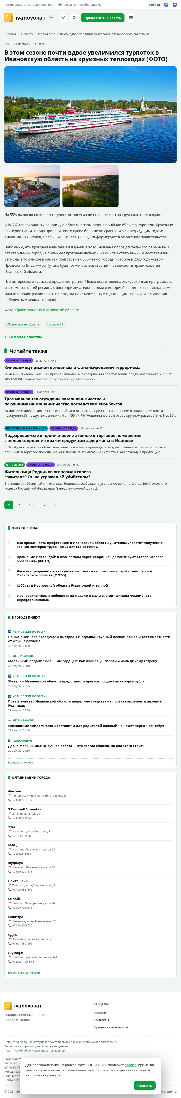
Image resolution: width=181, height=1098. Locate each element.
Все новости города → (22, 762)
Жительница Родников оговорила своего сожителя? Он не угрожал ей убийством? (47, 474)
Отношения (14, 464)
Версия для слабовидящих (82, 5)
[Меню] (131, 17)
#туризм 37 (55, 324)
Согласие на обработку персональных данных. (36, 1046)
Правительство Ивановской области (47, 309)
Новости (27, 34)
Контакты (101, 1020)
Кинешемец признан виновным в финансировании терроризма (72, 367)
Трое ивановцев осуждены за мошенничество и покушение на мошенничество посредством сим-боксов (63, 401)
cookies (130, 1065)
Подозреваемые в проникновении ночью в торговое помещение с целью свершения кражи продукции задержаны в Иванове (72, 438)
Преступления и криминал (26, 428)
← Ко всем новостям (23, 337)
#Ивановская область (23, 324)
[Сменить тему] (63, 17)
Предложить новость (111, 1027)
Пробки (154, 5)
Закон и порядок (19, 360)
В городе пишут (26, 617)
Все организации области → (25, 972)
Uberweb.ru (168, 1092)
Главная (10, 34)
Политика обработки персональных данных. (35, 1050)
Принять (144, 1085)
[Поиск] (74, 17)
